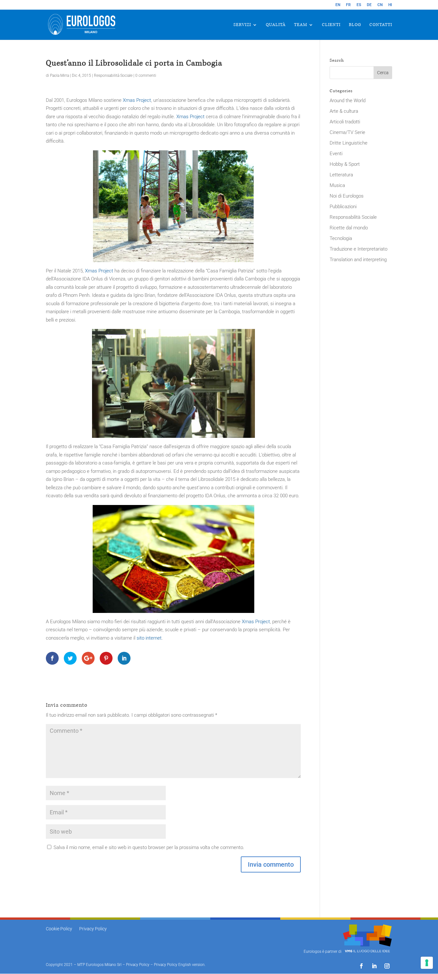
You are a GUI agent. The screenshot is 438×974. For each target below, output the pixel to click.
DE (369, 5)
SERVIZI (242, 25)
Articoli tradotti (345, 122)
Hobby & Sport (345, 164)
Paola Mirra (59, 75)
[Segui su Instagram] (387, 966)
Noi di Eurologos (347, 196)
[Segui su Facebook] (361, 966)
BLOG (355, 25)
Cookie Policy (59, 928)
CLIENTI (331, 25)
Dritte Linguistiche (348, 143)
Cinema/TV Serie (347, 132)
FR (348, 5)
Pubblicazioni (343, 206)
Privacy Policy (93, 928)
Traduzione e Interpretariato (358, 249)
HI (390, 5)
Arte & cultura (344, 111)
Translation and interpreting (358, 259)
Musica (337, 185)
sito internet (149, 638)
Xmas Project (137, 100)
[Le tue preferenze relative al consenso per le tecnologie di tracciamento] (427, 963)
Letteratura (341, 175)
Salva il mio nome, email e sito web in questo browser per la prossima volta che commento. (149, 847)
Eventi (336, 153)
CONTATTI (380, 25)
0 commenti (145, 75)
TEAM (300, 25)
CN (380, 5)
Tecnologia (341, 238)
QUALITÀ (276, 25)
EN (337, 5)
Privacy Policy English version (179, 964)
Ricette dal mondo (349, 228)
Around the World (348, 100)
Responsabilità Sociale (113, 75)
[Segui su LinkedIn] (374, 966)
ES (359, 5)
